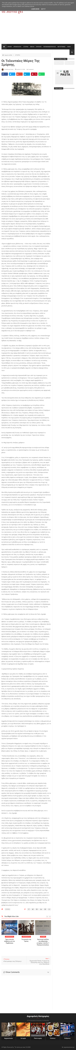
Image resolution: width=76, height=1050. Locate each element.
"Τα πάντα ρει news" (20, 1047)
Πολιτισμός (38, 1038)
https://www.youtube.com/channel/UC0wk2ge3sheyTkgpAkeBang (59, 63)
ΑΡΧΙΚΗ (10, 46)
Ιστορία (23, 1038)
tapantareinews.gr (69, 1047)
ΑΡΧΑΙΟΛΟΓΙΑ (17, 46)
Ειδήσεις (67, 1038)
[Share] (4, 74)
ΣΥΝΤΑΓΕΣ (38, 46)
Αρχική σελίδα (8, 55)
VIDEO (69, 46)
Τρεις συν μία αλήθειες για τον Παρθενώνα (9, 941)
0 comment (30, 69)
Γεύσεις (52, 1038)
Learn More (35, 9)
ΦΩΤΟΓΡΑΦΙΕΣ (61, 46)
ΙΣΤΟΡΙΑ (25, 46)
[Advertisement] (38, 30)
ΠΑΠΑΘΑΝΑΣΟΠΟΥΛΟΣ (49, 46)
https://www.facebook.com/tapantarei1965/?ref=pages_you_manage (69, 63)
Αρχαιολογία (8, 1038)
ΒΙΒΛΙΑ (32, 46)
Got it (43, 9)
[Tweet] (12, 74)
